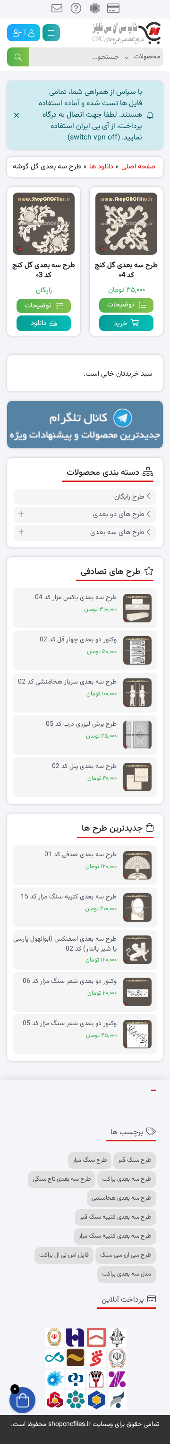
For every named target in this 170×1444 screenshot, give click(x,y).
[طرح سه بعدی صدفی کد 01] (139, 865)
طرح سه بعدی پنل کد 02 (84, 767)
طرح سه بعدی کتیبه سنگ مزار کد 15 (69, 897)
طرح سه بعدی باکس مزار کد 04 (76, 598)
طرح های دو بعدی (118, 514)
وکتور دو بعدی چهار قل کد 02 (78, 640)
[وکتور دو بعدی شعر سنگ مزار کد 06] (139, 992)
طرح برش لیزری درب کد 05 (81, 725)
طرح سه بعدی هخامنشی (121, 1198)
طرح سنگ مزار (90, 1160)
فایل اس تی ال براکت (64, 1255)
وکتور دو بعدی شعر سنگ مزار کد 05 (70, 1024)
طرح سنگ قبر (134, 1160)
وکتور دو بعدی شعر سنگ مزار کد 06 (70, 982)
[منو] (51, 32)
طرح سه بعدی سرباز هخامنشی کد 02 (67, 682)
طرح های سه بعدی (117, 532)
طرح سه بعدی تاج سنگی (62, 1179)
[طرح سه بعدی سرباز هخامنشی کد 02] (139, 692)
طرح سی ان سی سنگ (125, 1255)
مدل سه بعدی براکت (126, 1274)
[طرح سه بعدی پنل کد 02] (139, 777)
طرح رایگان (129, 496)
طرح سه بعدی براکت (126, 1179)
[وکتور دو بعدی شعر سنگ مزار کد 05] (139, 1034)
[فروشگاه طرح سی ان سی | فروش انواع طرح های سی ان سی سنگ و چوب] (126, 33)
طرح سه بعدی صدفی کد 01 (80, 855)
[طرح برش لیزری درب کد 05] (139, 735)
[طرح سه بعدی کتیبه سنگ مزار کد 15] (139, 907)
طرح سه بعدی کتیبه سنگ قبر (115, 1217)
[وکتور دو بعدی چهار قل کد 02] (139, 650)
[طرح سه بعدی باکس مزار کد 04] (139, 608)
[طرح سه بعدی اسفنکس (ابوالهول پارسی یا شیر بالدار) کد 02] (139, 949)
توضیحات (120, 304)
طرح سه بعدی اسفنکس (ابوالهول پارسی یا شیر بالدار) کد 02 (65, 944)
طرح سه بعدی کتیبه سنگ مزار (115, 1236)
